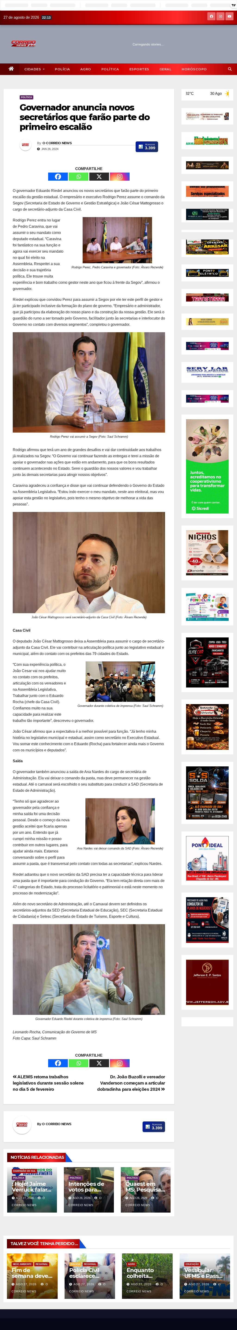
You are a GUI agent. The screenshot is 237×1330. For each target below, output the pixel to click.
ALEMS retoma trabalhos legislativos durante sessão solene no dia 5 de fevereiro (48, 1083)
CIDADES (33, 69)
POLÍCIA (62, 69)
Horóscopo (194, 69)
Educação (192, 1264)
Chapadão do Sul (24, 1171)
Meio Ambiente (22, 1264)
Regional (42, 1264)
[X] (99, 177)
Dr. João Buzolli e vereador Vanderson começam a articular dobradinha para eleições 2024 (131, 1083)
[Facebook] (58, 177)
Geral (165, 69)
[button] (230, 69)
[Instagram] (120, 177)
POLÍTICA (110, 69)
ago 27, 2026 (26, 1284)
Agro (85, 69)
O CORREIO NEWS (57, 143)
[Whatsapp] (78, 177)
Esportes (139, 69)
